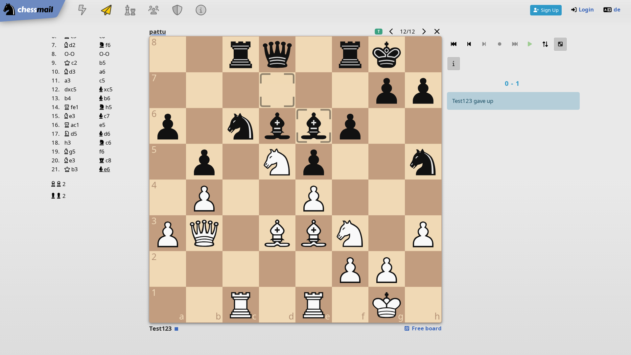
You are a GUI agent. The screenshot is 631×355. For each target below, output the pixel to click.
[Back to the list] (436, 31)
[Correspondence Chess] (106, 10)
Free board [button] (426, 328)
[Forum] (153, 10)
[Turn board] (545, 44)
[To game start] (454, 44)
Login (586, 9)
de (617, 9)
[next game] (423, 31)
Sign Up (550, 10)
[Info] (201, 10)
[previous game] (391, 31)
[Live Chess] (82, 10)
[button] (54, 183)
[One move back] (469, 44)
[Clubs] (177, 10)
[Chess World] (130, 10)
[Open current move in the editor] (560, 44)
